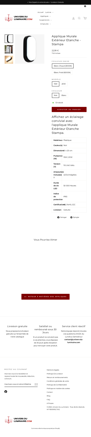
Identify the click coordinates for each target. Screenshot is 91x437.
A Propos (50, 403)
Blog (48, 396)
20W (64, 84)
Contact (50, 392)
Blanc (63, 95)
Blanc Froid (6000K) (62, 72)
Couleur (57, 91)
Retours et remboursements (57, 377)
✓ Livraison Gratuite (56, 2)
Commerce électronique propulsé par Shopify (45, 428)
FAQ (48, 400)
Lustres (48, 12)
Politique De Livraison (55, 374)
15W (55, 84)
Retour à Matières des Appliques (47, 296)
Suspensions (44, 20)
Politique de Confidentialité (57, 385)
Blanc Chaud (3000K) (63, 66)
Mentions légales (53, 370)
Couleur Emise (61, 61)
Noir (55, 95)
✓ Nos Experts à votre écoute (38, 2)
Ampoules (44, 24)
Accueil (41, 12)
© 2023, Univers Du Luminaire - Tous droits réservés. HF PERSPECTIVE (66, 408)
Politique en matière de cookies (58, 388)
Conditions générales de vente (58, 381)
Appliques (44, 16)
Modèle (56, 79)
